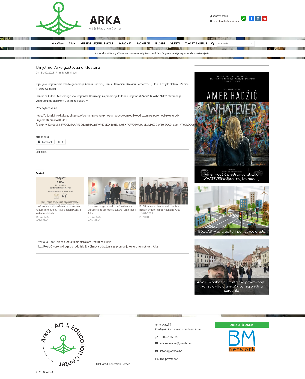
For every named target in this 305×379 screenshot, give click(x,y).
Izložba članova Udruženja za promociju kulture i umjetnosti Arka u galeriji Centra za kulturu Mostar (58, 210)
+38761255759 (220, 16)
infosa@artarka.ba (171, 351)
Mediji (65, 72)
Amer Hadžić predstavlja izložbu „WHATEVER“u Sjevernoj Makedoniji (231, 177)
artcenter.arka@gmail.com (226, 21)
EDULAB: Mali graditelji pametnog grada (231, 231)
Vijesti (73, 72)
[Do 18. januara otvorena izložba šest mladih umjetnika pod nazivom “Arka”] (163, 190)
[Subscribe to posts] (243, 17)
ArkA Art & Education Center (113, 364)
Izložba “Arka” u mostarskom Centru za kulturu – (85, 242)
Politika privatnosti (166, 359)
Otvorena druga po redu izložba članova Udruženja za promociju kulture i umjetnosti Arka (112, 210)
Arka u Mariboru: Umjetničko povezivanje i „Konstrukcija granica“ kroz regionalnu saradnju (231, 286)
